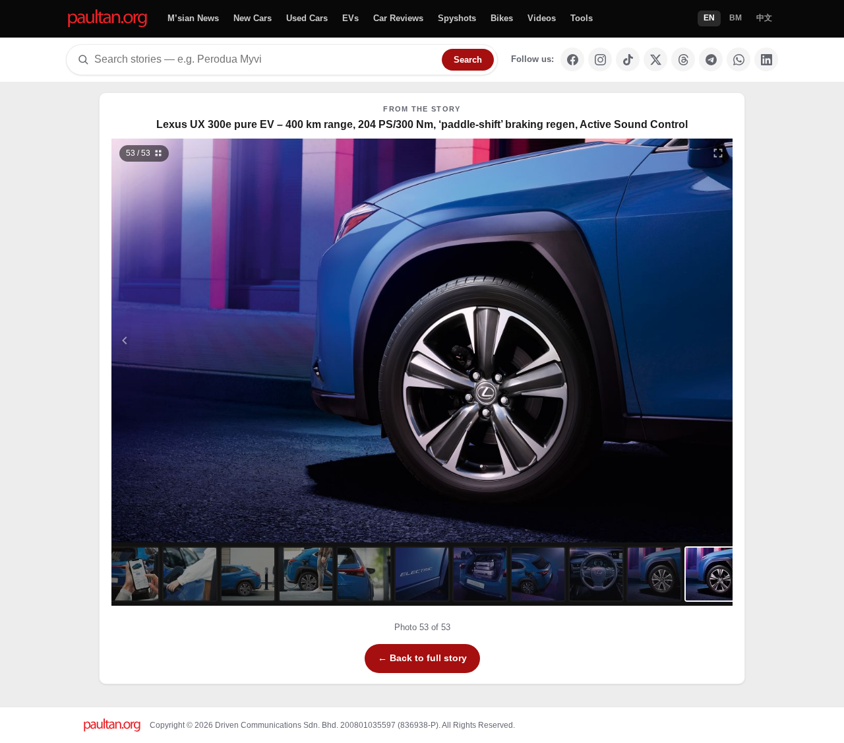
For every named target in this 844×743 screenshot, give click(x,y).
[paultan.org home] (107, 19)
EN (709, 17)
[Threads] (683, 59)
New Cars (252, 18)
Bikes (502, 18)
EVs (350, 18)
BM (735, 17)
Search (468, 60)
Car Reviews (398, 18)
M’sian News (193, 18)
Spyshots (457, 18)
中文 (764, 17)
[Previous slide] (189, 340)
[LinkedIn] (766, 59)
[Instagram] (600, 59)
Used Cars (307, 18)
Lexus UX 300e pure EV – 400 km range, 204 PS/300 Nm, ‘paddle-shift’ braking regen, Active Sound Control (422, 124)
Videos (542, 18)
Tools (581, 18)
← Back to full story (422, 658)
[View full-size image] (718, 153)
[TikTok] (628, 59)
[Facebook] (572, 59)
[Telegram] (711, 59)
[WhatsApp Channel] (738, 59)
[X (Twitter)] (655, 59)
